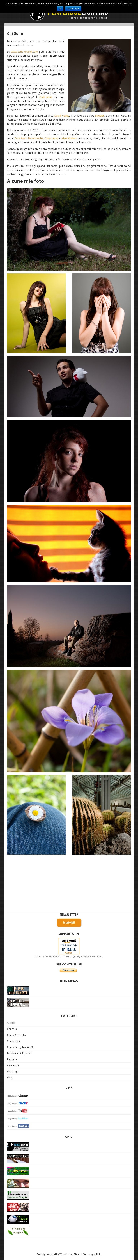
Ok (60, 8)
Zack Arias (45, 97)
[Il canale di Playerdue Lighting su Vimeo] (18, 1095)
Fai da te (12, 1059)
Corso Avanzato (16, 1035)
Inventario (13, 1065)
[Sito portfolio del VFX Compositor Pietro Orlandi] (18, 1182)
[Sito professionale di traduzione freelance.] (18, 1194)
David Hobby (61, 115)
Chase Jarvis (51, 138)
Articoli (11, 1022)
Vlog (9, 1077)
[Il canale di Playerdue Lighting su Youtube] (18, 1110)
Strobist (99, 115)
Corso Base (14, 1041)
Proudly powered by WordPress (54, 1254)
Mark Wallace (69, 138)
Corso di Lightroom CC (20, 1047)
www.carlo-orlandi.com (24, 51)
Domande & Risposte (19, 1053)
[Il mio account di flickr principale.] (18, 1103)
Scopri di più (73, 8)
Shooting (12, 1071)
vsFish (97, 1254)
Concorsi (12, 1029)
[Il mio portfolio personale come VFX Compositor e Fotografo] (18, 1146)
